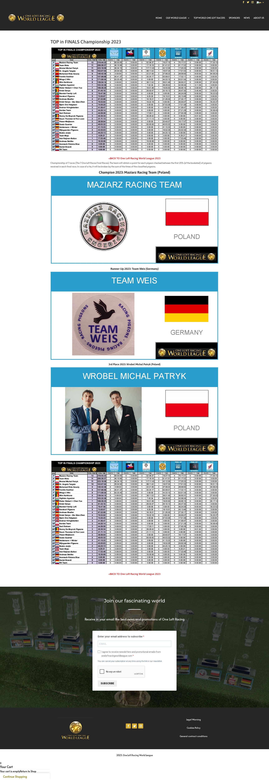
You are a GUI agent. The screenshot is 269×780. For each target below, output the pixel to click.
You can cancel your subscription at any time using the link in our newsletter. (130, 661)
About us (259, 18)
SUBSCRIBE (107, 683)
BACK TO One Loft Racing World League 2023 (135, 158)
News (247, 18)
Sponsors (234, 18)
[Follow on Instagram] (140, 725)
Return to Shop (28, 771)
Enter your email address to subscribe (120, 636)
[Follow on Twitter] (134, 725)
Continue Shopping (15, 776)
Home (159, 18)
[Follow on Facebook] (128, 725)
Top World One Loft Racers (209, 18)
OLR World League (176, 18)
